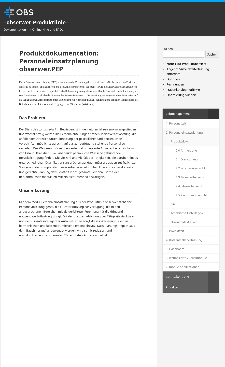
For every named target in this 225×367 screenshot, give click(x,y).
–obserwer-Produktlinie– (36, 22)
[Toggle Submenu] (213, 114)
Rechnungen (175, 84)
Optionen (173, 79)
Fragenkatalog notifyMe (183, 90)
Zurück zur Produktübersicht (186, 64)
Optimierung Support (182, 95)
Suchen (168, 49)
